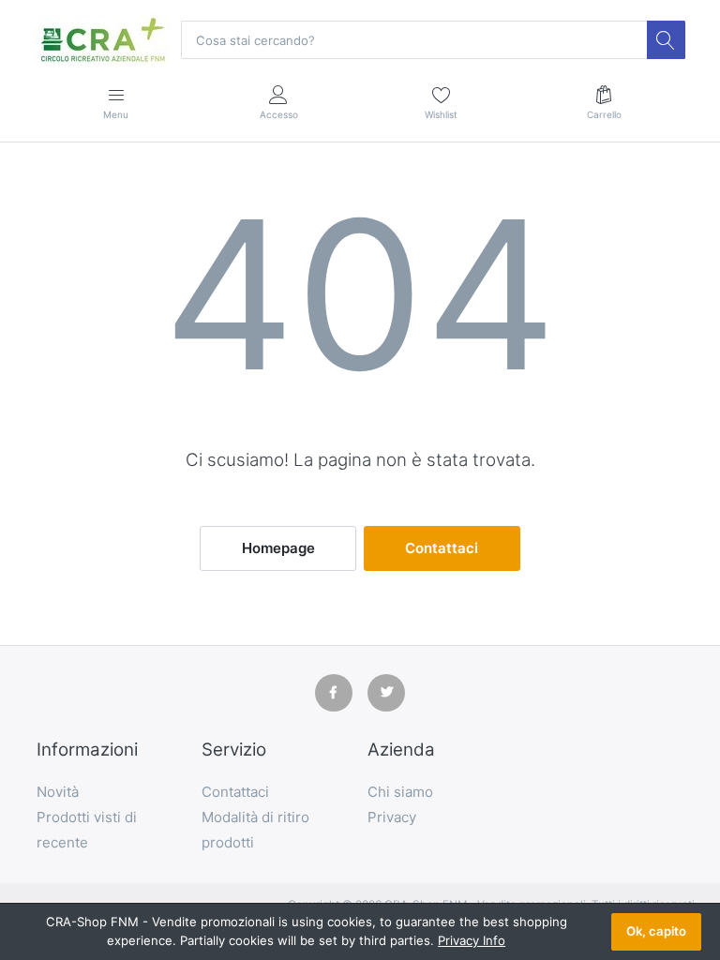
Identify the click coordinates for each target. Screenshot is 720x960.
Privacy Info (471, 940)
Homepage (278, 548)
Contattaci (441, 548)
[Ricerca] (665, 39)
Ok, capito (656, 930)
